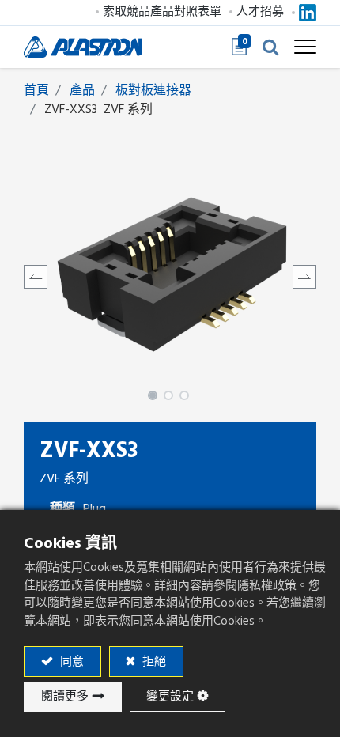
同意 (70, 661)
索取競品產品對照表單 (162, 11)
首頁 (36, 90)
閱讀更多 (65, 696)
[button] (270, 46)
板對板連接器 (153, 90)
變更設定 (170, 696)
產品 (82, 90)
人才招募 (260, 11)
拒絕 (152, 661)
